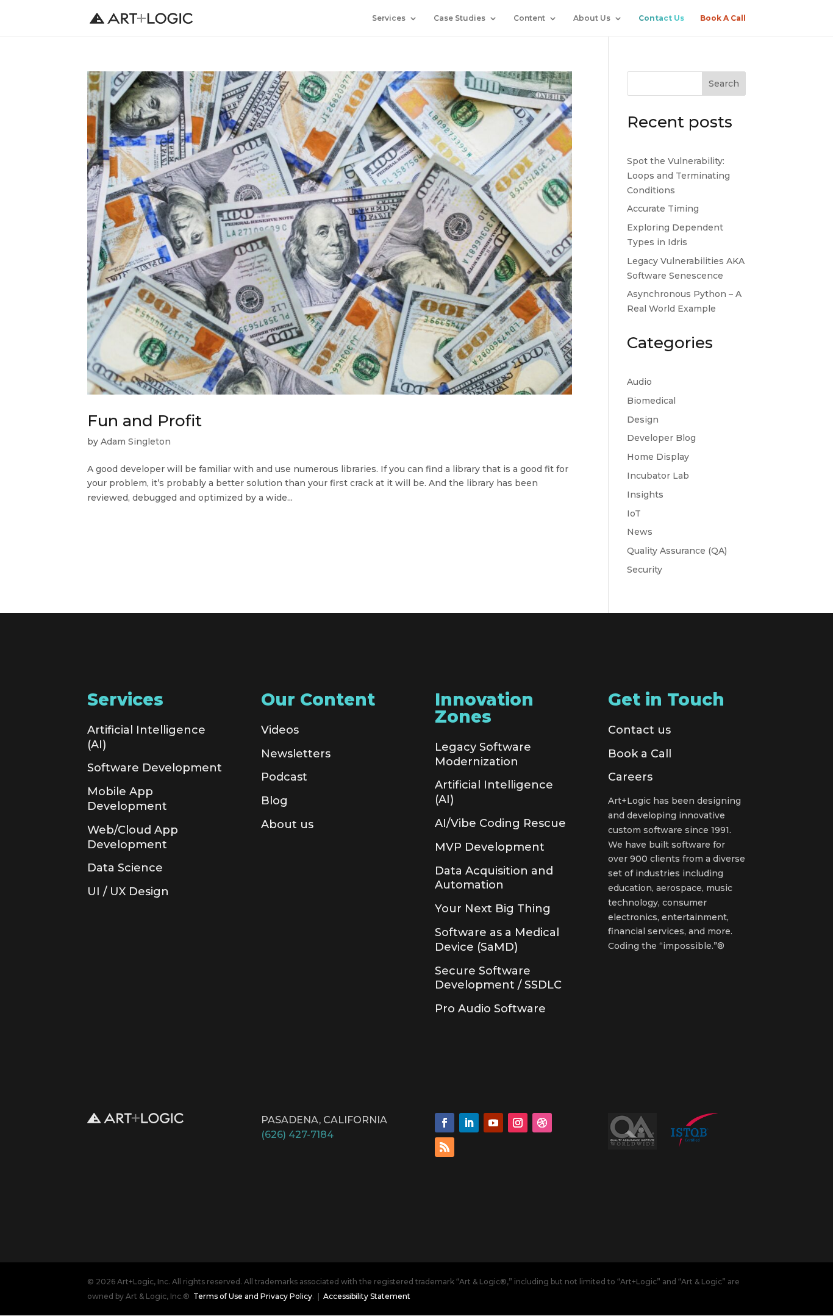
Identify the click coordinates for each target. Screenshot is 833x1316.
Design (643, 419)
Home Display (658, 456)
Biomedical (651, 400)
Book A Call (723, 18)
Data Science (125, 867)
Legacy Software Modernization (483, 754)
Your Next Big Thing (493, 908)
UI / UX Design (128, 891)
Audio (639, 381)
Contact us (639, 730)
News (639, 531)
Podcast (284, 777)
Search (724, 83)
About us (287, 824)
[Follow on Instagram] (517, 1122)
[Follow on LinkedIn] (469, 1122)
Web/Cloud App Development (132, 837)
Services (389, 18)
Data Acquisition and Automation (494, 878)
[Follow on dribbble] (542, 1122)
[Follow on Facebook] (444, 1122)
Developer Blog (661, 437)
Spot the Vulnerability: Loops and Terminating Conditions (678, 176)
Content (529, 18)
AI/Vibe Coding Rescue (500, 823)
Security (644, 569)
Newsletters (296, 753)
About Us (591, 18)
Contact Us (661, 18)
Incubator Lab (658, 475)
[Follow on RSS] (444, 1147)
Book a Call (639, 753)
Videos (280, 730)
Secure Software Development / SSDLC (498, 978)
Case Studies (459, 18)
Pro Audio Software (490, 1008)
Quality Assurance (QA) (677, 550)
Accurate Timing (663, 208)
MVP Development (490, 847)
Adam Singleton (136, 441)
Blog (274, 800)
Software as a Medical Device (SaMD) (497, 940)
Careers (630, 777)
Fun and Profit (144, 421)
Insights (645, 494)
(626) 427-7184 (297, 1134)
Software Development (154, 767)
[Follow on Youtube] (493, 1122)
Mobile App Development (127, 799)
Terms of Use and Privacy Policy (252, 1296)
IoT (634, 513)
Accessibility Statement (366, 1296)
